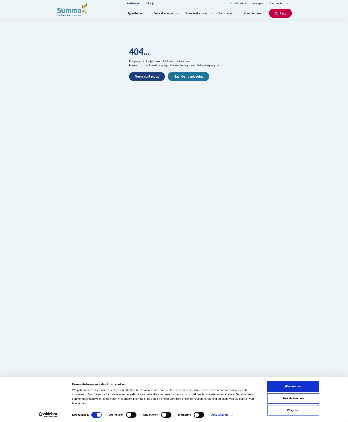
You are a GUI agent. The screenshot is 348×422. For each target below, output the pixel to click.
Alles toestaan (293, 386)
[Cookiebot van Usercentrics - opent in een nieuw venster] (48, 415)
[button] (225, 3)
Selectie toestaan (293, 398)
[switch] (131, 415)
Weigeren (293, 410)
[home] (72, 10)
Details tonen (219, 414)
